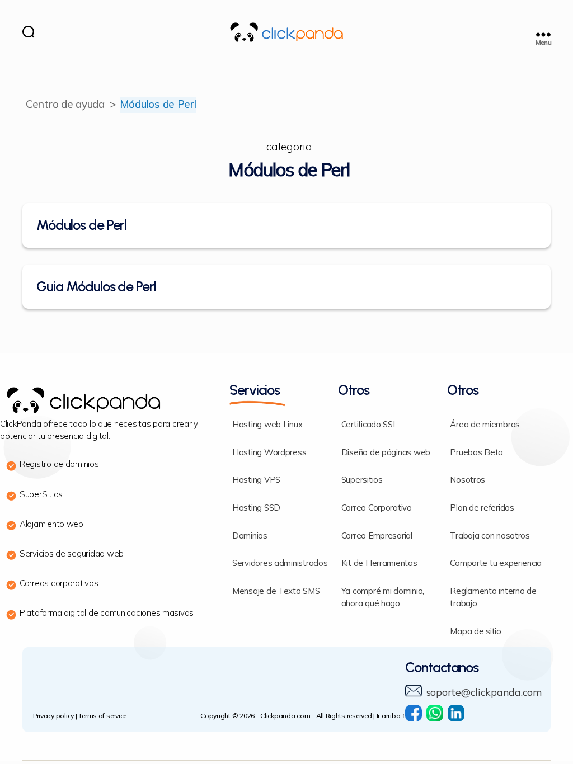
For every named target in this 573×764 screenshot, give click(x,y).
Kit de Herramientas (379, 563)
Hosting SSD (256, 508)
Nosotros (467, 480)
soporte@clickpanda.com (484, 692)
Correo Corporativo (376, 508)
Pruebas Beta (476, 452)
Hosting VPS (256, 480)
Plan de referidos (482, 508)
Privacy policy (53, 716)
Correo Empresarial (376, 536)
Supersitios (362, 480)
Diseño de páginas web (385, 452)
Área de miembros (485, 424)
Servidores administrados (280, 563)
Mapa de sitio (475, 631)
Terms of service (102, 716)
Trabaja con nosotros (490, 536)
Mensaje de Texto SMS (276, 591)
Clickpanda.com (285, 716)
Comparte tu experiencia (496, 563)
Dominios (249, 536)
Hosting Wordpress (269, 452)
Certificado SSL (369, 424)
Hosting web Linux (267, 424)
